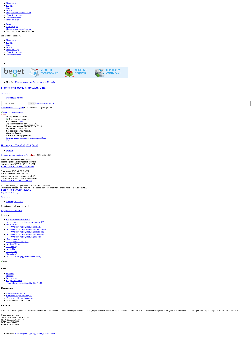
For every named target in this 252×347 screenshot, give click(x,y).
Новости (10, 276)
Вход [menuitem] (8, 24)
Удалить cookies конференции (19, 298)
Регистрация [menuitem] (12, 26)
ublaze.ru (10, 273)
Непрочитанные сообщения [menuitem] (18, 29)
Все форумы (11, 278)
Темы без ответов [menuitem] (14, 52)
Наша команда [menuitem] (12, 50)
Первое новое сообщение (12, 107)
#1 (14, 155)
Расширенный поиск (15, 293)
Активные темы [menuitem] (13, 54)
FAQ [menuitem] (8, 45)
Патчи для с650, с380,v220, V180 (23, 87)
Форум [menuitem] (9, 42)
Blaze (3, 114)
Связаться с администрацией (19, 296)
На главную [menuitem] (11, 40)
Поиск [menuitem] (9, 47)
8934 (21, 121)
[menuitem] (11, 3)
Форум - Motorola (14, 280)
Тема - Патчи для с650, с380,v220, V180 (24, 283)
